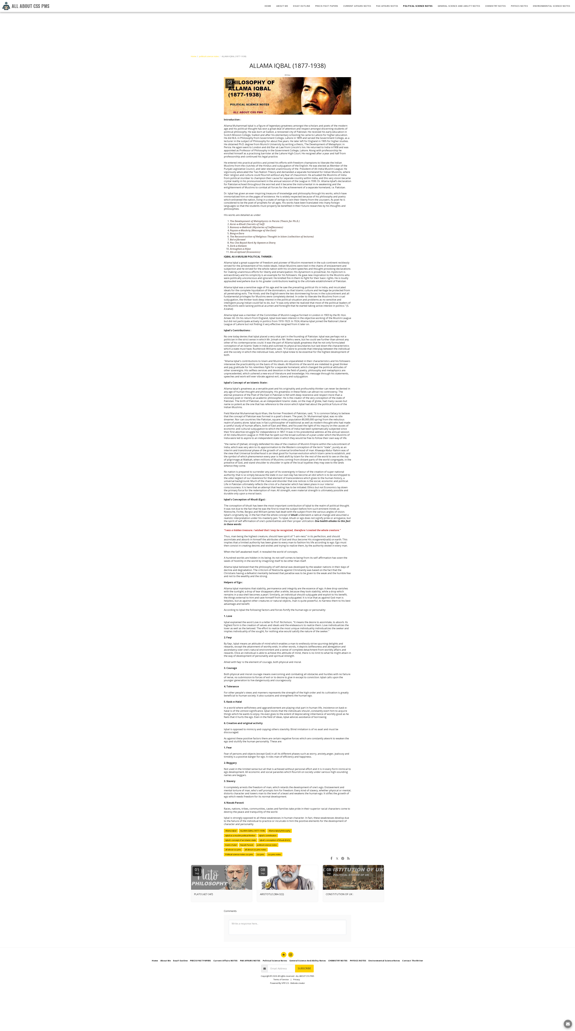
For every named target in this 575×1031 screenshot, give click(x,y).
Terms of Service (281, 979)
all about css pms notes (255, 849)
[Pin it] (342, 858)
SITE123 (285, 983)
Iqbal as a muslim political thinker (240, 835)
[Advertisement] (90, 21)
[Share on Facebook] (331, 858)
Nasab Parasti (246, 845)
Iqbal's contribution (267, 835)
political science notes (209, 56)
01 (197, 871)
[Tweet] (337, 858)
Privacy (296, 979)
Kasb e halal (231, 845)
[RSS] (348, 858)
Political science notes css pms (239, 854)
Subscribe (304, 968)
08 (263, 871)
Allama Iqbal (230, 830)
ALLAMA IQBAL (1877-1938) (252, 830)
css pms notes (274, 854)
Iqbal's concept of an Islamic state (240, 840)
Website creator (297, 983)
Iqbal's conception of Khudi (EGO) (275, 840)
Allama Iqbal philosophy (279, 830)
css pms (260, 854)
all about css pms (233, 849)
